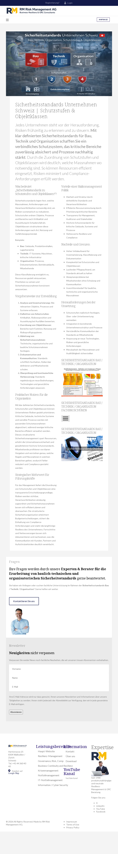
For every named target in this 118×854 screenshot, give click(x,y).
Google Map (13, 773)
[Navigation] (7, 20)
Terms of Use (72, 824)
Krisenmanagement (48, 770)
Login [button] (70, 3)
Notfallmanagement (48, 775)
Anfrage (103, 19)
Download (71, 761)
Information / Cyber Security (53, 784)
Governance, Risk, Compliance (54, 760)
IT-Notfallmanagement (50, 780)
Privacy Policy (72, 827)
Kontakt (70, 751)
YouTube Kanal (72, 778)
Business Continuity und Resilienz (55, 765)
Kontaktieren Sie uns (24, 601)
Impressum (71, 821)
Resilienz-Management (50, 756)
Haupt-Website (46, 751)
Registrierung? (52, 2)
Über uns (70, 756)
